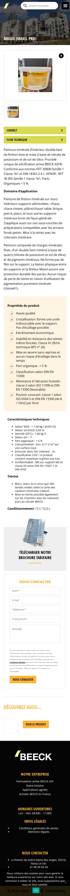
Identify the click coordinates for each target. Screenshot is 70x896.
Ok (36, 890)
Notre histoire (35, 785)
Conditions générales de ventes (38, 828)
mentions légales (17, 662)
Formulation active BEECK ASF (35, 781)
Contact (12, 130)
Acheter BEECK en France (35, 794)
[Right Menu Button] (65, 5)
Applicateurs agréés (35, 790)
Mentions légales (38, 832)
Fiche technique (17, 140)
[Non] (65, 882)
